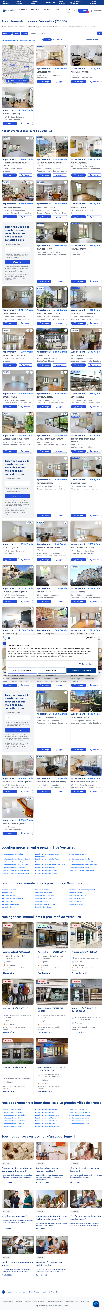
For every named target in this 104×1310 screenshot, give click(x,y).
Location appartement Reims (79, 1118)
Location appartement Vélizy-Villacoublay (83, 865)
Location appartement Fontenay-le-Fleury (16, 873)
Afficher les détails (85, 664)
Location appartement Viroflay (12, 854)
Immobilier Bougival (76, 904)
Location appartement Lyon (78, 1109)
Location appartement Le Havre (46, 1121)
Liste (48, 40)
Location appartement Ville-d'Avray (47, 859)
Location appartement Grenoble (13, 1124)
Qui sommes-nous (72, 1301)
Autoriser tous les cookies (81, 670)
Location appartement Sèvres (79, 868)
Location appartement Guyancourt (13, 868)
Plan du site (85, 1301)
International (50, 2)
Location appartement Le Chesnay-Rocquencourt (47, 855)
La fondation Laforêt (35, 2)
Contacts (28, 1301)
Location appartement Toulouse (13, 1112)
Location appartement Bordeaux (80, 1115)
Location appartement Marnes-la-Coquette (16, 859)
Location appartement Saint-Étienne (14, 1121)
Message (45, 82)
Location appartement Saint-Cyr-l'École (82, 862)
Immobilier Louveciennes (10, 904)
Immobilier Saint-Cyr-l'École (44, 895)
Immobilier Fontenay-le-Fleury (45, 904)
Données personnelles (55, 1301)
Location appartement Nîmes (12, 1126)
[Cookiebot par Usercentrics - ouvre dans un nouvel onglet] (87, 638)
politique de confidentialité (13, 276)
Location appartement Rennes (45, 1118)
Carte (58, 40)
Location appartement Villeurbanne (47, 1126)
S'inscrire (84, 11)
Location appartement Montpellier (13, 1115)
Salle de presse (39, 1301)
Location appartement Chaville (79, 859)
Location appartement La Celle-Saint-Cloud (50, 865)
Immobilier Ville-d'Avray (43, 893)
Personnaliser (51, 670)
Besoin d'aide (94, 2)
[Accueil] (3, 1292)
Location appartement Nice (44, 1112)
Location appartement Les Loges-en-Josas (16, 862)
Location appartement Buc (78, 854)
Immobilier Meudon (8, 907)
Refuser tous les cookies (22, 670)
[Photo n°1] (52, 55)
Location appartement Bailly (45, 868)
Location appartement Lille (11, 1118)
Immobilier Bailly (7, 901)
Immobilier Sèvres (41, 901)
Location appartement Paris (11, 1109)
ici (19, 257)
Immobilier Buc (7, 893)
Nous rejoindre (6, 2)
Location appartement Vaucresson (47, 862)
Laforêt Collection (63, 2)
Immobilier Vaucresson (9, 895)
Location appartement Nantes (79, 1112)
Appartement (20, 1292)
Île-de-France (34, 1292)
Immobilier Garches (75, 901)
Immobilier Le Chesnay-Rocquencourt (82, 890)
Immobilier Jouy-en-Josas (78, 895)
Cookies (19, 1301)
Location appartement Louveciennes (81, 870)
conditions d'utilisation (12, 278)
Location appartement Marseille (46, 1109)
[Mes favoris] (74, 11)
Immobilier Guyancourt (77, 898)
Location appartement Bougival (46, 873)
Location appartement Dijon (45, 1124)
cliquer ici (20, 271)
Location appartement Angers (79, 1124)
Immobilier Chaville (75, 893)
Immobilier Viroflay (41, 890)
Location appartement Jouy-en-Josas (15, 865)
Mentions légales (7, 1301)
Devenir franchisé (20, 2)
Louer (5, 33)
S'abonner (17, 262)
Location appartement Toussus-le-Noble (15, 870)
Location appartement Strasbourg (47, 1115)
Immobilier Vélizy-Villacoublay (45, 898)
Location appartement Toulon (79, 1121)
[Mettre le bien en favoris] (65, 47)
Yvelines (45, 1292)
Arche (66, 1306)
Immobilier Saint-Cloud (43, 907)
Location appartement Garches (46, 870)
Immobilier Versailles (9, 890)
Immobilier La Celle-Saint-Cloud (12, 898)
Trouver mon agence (77, 2)
